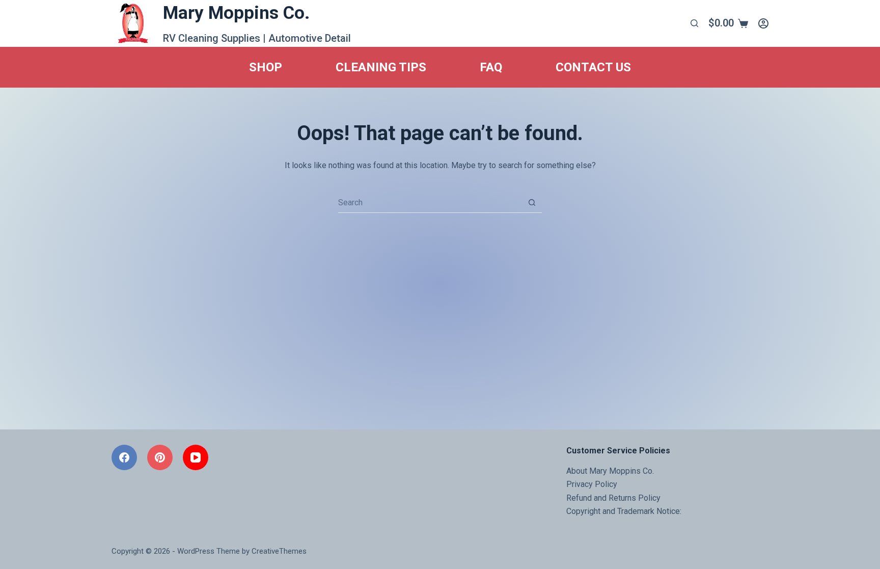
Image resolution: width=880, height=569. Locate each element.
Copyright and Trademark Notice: (623, 511)
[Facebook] (124, 457)
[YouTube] (195, 457)
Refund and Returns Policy (613, 498)
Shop (265, 67)
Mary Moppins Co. (236, 13)
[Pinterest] (160, 457)
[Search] (694, 23)
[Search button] (531, 202)
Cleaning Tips (381, 67)
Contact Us (593, 67)
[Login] (763, 23)
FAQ (491, 67)
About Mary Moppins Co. (610, 471)
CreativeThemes (279, 551)
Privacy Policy (591, 484)
